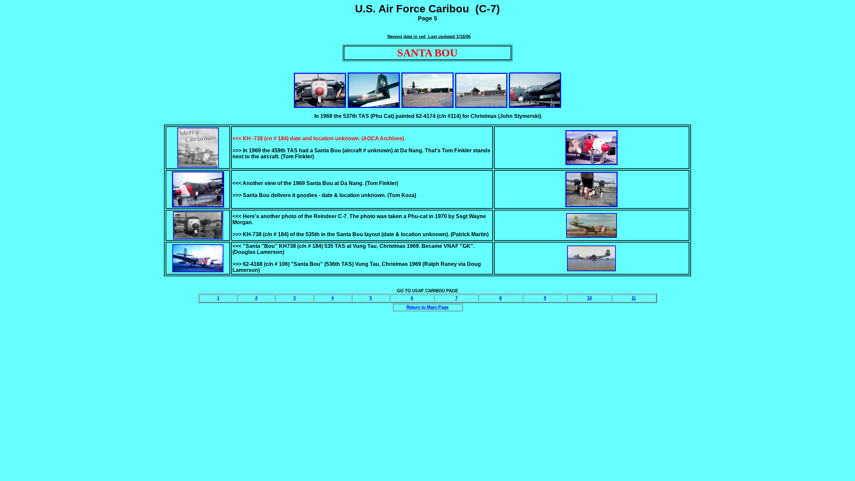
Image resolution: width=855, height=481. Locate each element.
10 (589, 298)
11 (634, 298)
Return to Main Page (427, 307)
